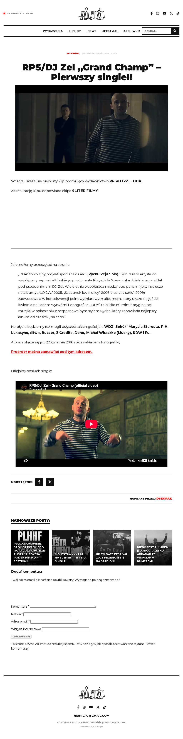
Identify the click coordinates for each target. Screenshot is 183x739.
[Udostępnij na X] (50, 482)
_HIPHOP (74, 31)
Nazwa (17, 614)
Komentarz (20, 606)
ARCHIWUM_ (132, 31)
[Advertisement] (91, 228)
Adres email (20, 621)
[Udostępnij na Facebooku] (39, 482)
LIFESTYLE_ (110, 31)
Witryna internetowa (26, 629)
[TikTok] (178, 13)
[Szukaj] (175, 31)
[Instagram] (157, 13)
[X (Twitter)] (171, 13)
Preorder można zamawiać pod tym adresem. (51, 352)
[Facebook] (152, 13)
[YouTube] (164, 13)
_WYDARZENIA (52, 31)
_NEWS (91, 31)
